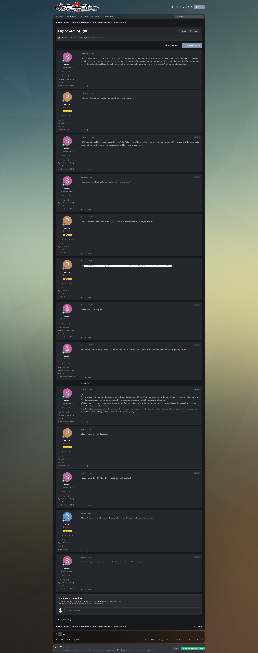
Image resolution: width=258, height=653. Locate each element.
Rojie (67, 524)
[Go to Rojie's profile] (67, 517)
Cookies (69, 640)
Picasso (67, 104)
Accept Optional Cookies (194, 648)
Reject (176, 648)
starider (64, 38)
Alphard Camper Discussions (94, 38)
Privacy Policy (60, 640)
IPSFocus (154, 640)
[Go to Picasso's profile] (67, 97)
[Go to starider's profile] (59, 38)
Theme (147, 640)
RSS (77, 640)
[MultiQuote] (82, 86)
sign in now (101, 601)
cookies (67, 650)
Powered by (194, 640)
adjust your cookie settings (116, 650)
